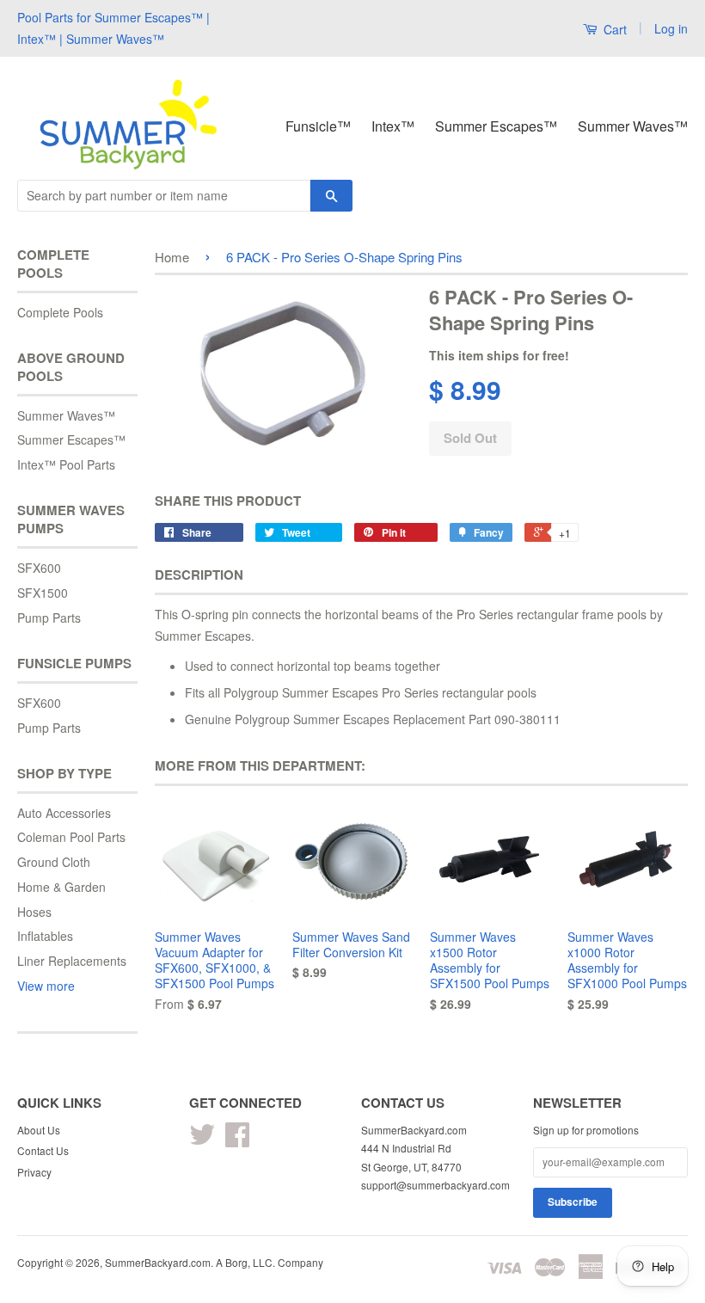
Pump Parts (49, 617)
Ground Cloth (53, 861)
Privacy (34, 1172)
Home (172, 257)
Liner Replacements (71, 960)
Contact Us (43, 1150)
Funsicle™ (318, 126)
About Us (38, 1129)
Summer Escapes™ (496, 126)
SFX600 (39, 567)
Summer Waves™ (633, 126)
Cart (613, 29)
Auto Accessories (64, 812)
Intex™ (392, 126)
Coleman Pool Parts (71, 836)
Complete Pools (60, 312)
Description (199, 575)
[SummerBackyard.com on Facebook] (237, 1140)
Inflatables (45, 935)
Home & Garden (61, 886)
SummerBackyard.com (158, 1262)
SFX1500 (42, 592)
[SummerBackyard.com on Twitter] (202, 1140)
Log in (671, 28)
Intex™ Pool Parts (66, 464)
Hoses (34, 911)
